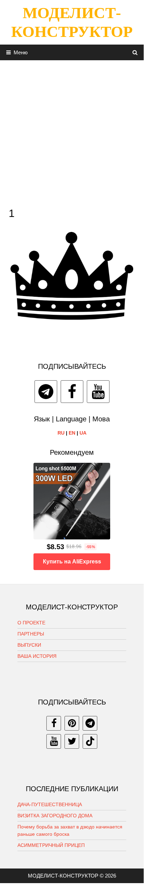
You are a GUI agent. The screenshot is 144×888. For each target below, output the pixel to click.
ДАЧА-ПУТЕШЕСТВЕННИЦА (49, 804)
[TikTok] (90, 741)
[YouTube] (98, 391)
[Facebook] (72, 391)
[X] (72, 741)
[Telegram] (46, 391)
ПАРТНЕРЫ (30, 634)
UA (82, 433)
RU (61, 433)
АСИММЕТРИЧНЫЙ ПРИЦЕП (51, 845)
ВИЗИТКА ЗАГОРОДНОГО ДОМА (54, 815)
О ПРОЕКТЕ (31, 622)
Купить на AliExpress (72, 561)
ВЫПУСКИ (29, 645)
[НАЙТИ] (135, 52)
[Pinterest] (72, 723)
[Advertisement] (72, 132)
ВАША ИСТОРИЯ (36, 656)
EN (72, 433)
